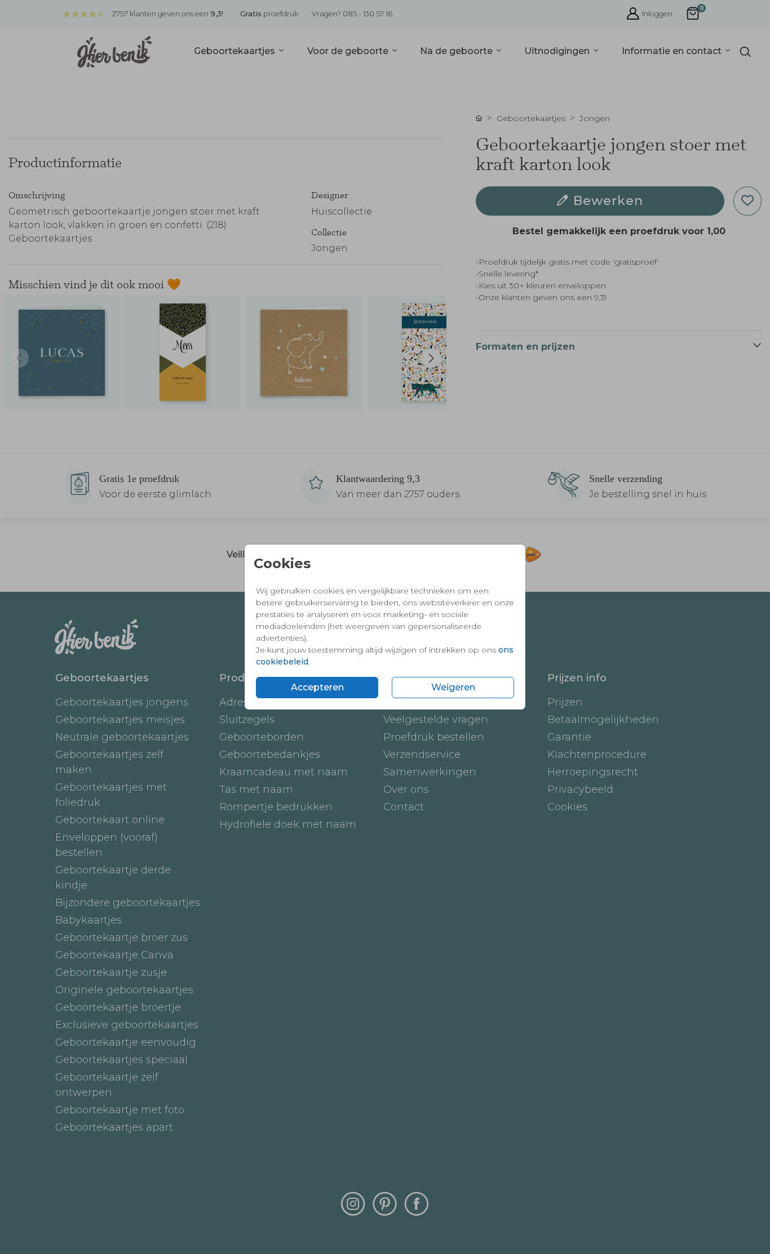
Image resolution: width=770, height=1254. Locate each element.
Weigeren (453, 687)
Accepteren (317, 687)
